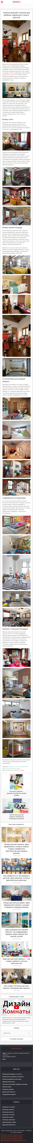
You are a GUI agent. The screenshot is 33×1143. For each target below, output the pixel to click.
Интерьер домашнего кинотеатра (11, 1079)
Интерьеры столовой (8, 1107)
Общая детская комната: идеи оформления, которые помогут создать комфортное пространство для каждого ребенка (16, 848)
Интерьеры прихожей (8, 1119)
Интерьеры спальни (8, 1109)
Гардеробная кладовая (9, 1094)
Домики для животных (8, 1091)
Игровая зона (9, 770)
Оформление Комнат (14, 766)
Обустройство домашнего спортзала (13, 1076)
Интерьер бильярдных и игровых (12, 1074)
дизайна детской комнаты (11, 74)
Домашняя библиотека (8, 1124)
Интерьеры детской (8, 1112)
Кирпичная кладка (19, 770)
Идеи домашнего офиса (9, 1122)
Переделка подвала (8, 1089)
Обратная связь (16, 1048)
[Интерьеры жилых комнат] (16, 1)
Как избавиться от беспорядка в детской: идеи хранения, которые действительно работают (16, 878)
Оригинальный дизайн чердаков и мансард (14, 1084)
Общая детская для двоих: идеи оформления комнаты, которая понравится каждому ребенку (16, 905)
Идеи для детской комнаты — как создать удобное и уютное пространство (16, 961)
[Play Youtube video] (16, 1007)
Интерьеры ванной (7, 1117)
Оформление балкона (8, 1081)
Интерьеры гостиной (8, 1114)
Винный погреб (6, 1086)
